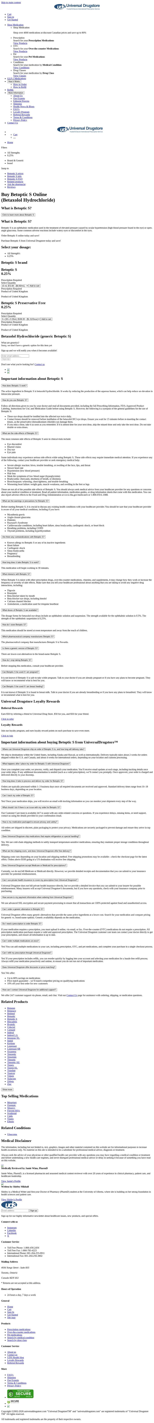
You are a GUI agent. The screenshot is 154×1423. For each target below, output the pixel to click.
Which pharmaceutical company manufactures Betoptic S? (28, 636)
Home (10, 142)
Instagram (12, 1227)
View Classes (19, 75)
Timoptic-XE (13, 1062)
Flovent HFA (13, 1110)
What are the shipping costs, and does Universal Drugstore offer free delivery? (36, 851)
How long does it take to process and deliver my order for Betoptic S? (32, 781)
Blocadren (12, 1021)
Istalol (10, 1040)
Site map (11, 1317)
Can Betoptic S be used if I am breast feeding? (22, 686)
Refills (10, 90)
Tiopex (10, 1065)
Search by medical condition (20, 1337)
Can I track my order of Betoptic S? (17, 795)
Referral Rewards (21, 114)
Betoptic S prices (15, 173)
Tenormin (11, 1057)
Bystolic (11, 1024)
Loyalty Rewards (15, 1360)
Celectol (11, 1027)
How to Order (20, 84)
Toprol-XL (12, 1068)
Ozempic (11, 1105)
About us (11, 1352)
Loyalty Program (21, 112)
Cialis (10, 1116)
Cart (9, 1309)
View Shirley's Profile (11, 1199)
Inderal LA (12, 1035)
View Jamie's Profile (11, 1181)
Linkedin (11, 1230)
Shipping (17, 104)
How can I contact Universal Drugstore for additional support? (29, 990)
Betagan (11, 1008)
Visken (10, 1076)
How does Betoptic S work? (14, 386)
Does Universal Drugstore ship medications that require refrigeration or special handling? (40, 836)
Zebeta (10, 1081)
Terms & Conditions (22, 117)
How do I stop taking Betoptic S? (16, 660)
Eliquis (10, 1121)
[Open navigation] (14, 138)
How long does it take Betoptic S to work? (20, 562)
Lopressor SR (13, 1049)
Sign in (10, 17)
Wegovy (11, 1108)
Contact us (40, 364)
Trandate (11, 1070)
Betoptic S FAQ (15, 179)
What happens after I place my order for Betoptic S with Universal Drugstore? (36, 764)
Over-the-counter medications (21, 1332)
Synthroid (12, 1113)
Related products (15, 181)
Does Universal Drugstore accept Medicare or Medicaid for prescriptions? (34, 865)
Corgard (11, 1030)
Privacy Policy (20, 120)
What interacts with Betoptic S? (16, 574)
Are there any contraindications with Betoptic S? (23, 537)
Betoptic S (12, 1019)
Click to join (7, 735)
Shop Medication (15, 25)
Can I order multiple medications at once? (20, 941)
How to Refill (19, 87)
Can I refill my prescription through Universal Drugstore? (26, 953)
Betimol (11, 1013)
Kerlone (11, 1043)
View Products (20, 43)
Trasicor (11, 1073)
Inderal (10, 1032)
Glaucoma (12, 1134)
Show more (7, 1089)
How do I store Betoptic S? (14, 625)
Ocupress (11, 1051)
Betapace (11, 1011)
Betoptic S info (14, 176)
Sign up (33, 1210)
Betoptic (11, 1016)
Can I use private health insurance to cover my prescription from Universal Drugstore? (39, 880)
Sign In (10, 1312)
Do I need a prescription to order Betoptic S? (21, 924)
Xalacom (11, 1078)
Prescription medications (18, 1329)
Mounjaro (12, 1102)
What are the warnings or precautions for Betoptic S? (25, 501)
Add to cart (34, 286)
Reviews (11, 187)
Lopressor (12, 1046)
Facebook (12, 1233)
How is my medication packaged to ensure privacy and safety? (29, 822)
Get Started (12, 19)
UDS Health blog (15, 1357)
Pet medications (14, 1335)
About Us (18, 95)
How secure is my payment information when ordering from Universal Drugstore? (37, 897)
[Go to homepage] (77, 9)
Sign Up (5, 359)
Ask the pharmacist (16, 184)
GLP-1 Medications (16, 78)
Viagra (10, 1119)
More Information (15, 93)
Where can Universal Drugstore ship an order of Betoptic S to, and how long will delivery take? (43, 749)
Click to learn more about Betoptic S (18, 215)
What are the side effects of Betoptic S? (19, 433)
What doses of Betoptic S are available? (19, 610)
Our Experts (19, 98)
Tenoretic (11, 1054)
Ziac (9, 1084)
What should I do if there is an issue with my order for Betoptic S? (31, 807)
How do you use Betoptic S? (14, 400)
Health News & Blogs (23, 106)
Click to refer (7, 719)
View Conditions (21, 67)
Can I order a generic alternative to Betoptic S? (22, 909)
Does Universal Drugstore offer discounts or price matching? (28, 967)
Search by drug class (17, 1340)
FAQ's (16, 109)
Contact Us (12, 123)
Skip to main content (11, 2)
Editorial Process (21, 101)
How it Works (14, 81)
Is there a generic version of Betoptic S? (20, 648)
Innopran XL (13, 1038)
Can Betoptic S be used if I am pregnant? (20, 672)
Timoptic (11, 1059)
